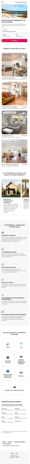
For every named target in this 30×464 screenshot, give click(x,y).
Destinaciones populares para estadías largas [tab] (12, 404)
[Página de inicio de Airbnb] (3, 2)
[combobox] (14, 31)
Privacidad (11, 457)
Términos (17, 457)
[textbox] (8, 36)
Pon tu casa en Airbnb (20, 2)
